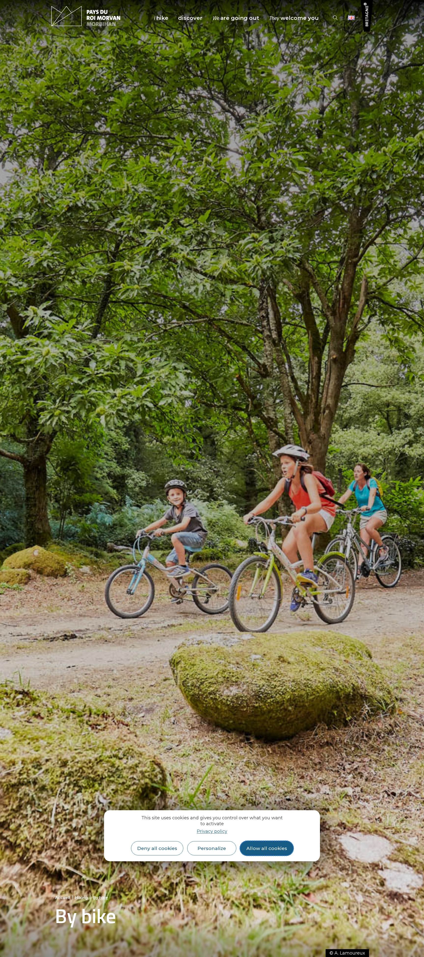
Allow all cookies (266, 848)
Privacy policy (212, 831)
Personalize (212, 848)
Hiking (81, 897)
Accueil (62, 897)
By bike (100, 897)
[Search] (335, 17)
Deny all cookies (157, 848)
